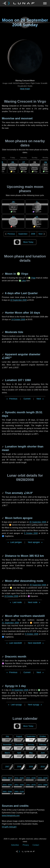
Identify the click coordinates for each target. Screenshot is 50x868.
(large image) (25, 89)
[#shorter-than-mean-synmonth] (3, 446)
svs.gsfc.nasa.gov (9, 827)
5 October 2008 (31, 533)
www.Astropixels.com (11, 815)
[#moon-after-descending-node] (3, 580)
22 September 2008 (18, 300)
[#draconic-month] (3, 656)
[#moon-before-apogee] (3, 518)
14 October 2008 (18, 319)
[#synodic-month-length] (3, 412)
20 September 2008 (37, 522)
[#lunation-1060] (3, 380)
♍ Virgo (31, 278)
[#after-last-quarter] (3, 293)
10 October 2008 (11, 596)
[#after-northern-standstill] (3, 615)
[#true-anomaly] (3, 492)
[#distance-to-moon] (3, 555)
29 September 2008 (20, 690)
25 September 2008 (38, 585)
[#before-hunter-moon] (3, 312)
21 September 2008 (10, 623)
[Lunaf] (19, 3)
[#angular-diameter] (3, 354)
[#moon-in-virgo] (3, 273)
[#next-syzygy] (3, 685)
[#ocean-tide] (3, 332)
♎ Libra (22, 281)
